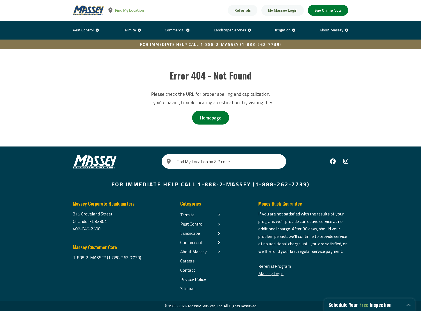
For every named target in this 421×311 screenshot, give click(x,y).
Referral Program (274, 266)
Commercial (175, 30)
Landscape (190, 233)
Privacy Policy (193, 279)
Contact (187, 270)
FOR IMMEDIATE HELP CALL (210, 44)
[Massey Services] (88, 10)
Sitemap (188, 288)
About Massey (331, 30)
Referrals (242, 10)
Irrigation (283, 30)
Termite (129, 30)
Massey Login (271, 273)
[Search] (169, 161)
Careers (187, 260)
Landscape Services (230, 30)
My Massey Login (282, 10)
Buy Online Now (328, 10)
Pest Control (83, 30)
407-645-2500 (86, 228)
